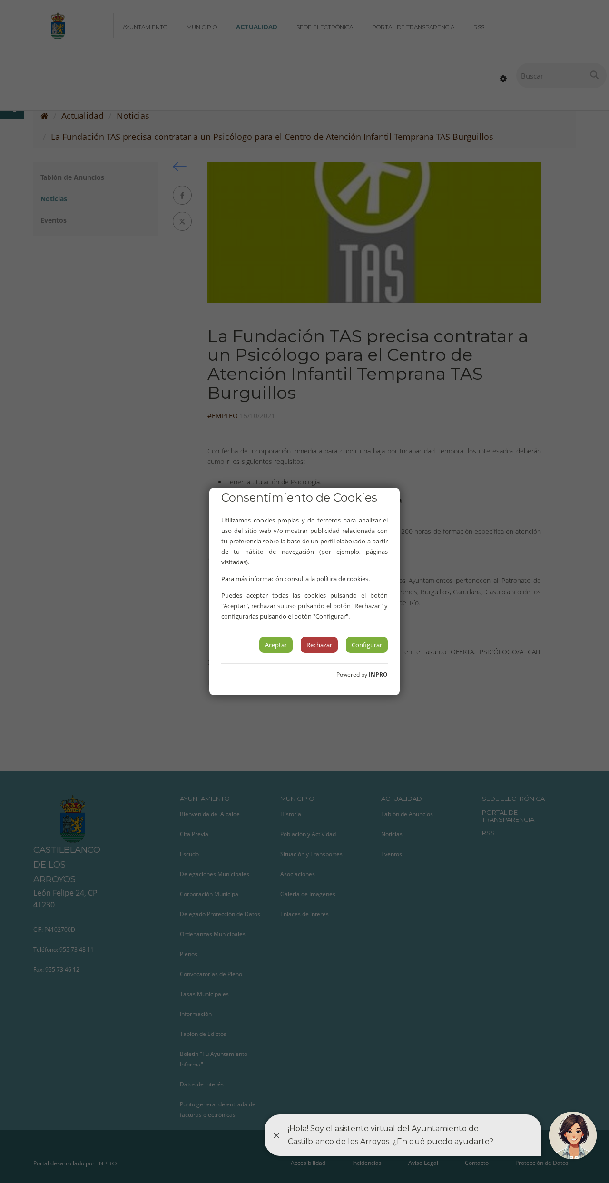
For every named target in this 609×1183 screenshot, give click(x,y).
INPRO (378, 674)
